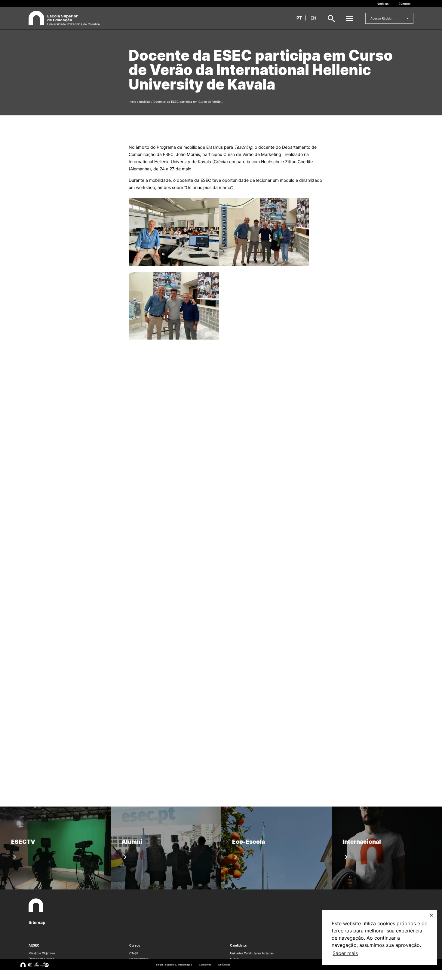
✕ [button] (431, 915)
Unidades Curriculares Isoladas (252, 953)
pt (299, 17)
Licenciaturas (139, 959)
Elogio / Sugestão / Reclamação (174, 964)
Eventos (404, 3)
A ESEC (34, 945)
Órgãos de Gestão (41, 959)
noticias (144, 101)
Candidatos (238, 945)
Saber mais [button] (345, 953)
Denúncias (224, 964)
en (313, 17)
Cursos (134, 945)
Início (132, 101)
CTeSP (133, 953)
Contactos (205, 964)
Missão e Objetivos (42, 953)
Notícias (382, 3)
